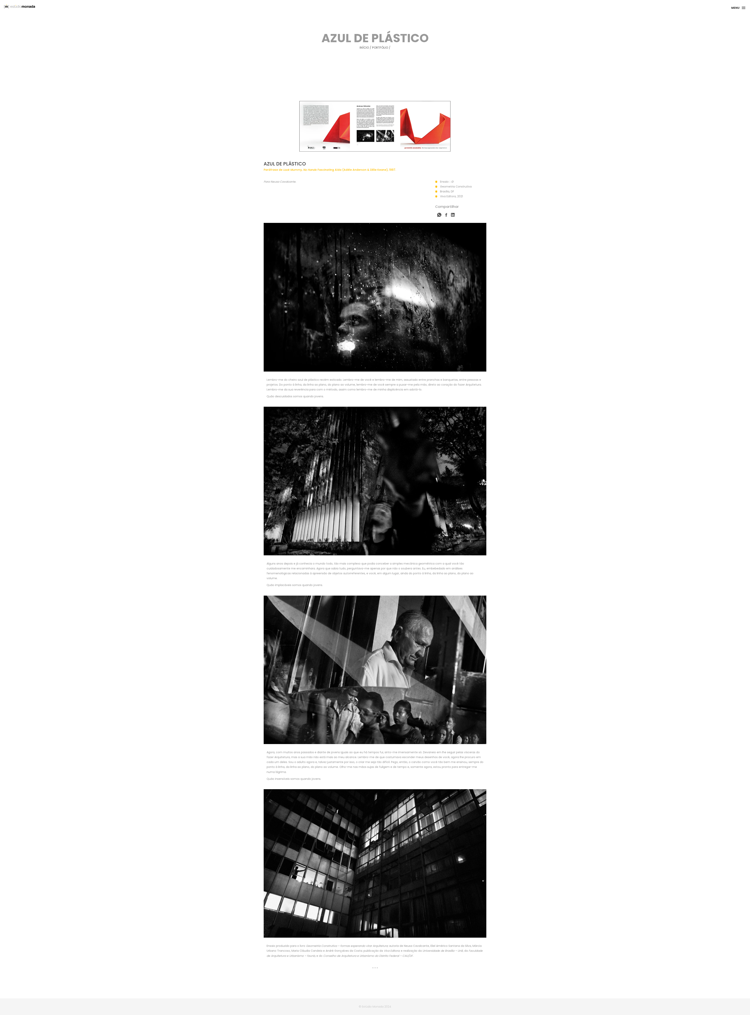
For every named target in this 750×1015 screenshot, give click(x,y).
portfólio (380, 48)
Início (364, 48)
